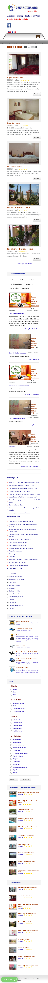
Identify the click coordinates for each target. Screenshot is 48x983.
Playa (14, 695)
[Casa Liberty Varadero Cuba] (13, 855)
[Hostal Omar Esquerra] (24, 109)
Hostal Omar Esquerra (14, 123)
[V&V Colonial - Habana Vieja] (13, 838)
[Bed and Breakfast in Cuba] (9, 32)
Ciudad (15, 689)
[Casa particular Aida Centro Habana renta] (13, 872)
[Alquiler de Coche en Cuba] (12, 629)
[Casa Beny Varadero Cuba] (13, 820)
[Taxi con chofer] (12, 637)
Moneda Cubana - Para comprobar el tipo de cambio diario (22, 530)
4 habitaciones (17, 728)
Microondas (16, 764)
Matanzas (23, 280)
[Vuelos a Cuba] (12, 646)
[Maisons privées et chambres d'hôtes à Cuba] (14, 32)
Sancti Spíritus (14, 288)
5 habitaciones (17, 731)
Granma (11, 608)
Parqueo (15, 759)
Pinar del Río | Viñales (15, 576)
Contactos (12, 557)
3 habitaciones (17, 725)
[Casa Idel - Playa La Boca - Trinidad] (24, 194)
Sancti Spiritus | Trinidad (16, 579)
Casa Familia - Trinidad (14, 166)
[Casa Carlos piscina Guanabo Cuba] (13, 794)
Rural (14, 692)
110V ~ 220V (17, 750)
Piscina (15, 772)
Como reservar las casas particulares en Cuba (23, 488)
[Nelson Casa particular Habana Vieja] (20, 341)
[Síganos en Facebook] (9, 25)
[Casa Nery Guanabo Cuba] (13, 812)
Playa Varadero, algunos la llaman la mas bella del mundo (24, 501)
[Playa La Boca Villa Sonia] (24, 64)
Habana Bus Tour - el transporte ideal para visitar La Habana (25, 535)
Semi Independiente (19, 709)
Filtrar (14, 779)
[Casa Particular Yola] (13, 846)
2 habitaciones (17, 723)
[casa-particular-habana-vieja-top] (13, 889)
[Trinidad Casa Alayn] (13, 950)
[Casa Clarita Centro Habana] (20, 437)
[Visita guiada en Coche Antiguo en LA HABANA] (12, 660)
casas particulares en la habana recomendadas (23, 559)
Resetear (25, 779)
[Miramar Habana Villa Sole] (13, 924)
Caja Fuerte (16, 770)
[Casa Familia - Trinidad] (24, 153)
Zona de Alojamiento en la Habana (19, 491)
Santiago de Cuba (16, 284)
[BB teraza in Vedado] (13, 941)
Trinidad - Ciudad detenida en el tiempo (21, 548)
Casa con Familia (18, 703)
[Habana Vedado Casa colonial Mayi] (13, 933)
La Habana (13, 280)
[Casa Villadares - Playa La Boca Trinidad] (24, 235)
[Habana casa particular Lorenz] (13, 915)
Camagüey (12, 602)
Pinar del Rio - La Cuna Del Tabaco (19, 539)
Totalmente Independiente (21, 706)
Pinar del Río (29, 284)
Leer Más (36, 94)
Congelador (16, 761)
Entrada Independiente (20, 767)
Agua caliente (17, 742)
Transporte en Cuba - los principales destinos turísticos (23, 525)
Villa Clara (12, 588)
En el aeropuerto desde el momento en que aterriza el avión (24, 509)
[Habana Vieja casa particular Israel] (13, 967)
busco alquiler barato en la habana (19, 513)
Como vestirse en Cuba (16, 505)
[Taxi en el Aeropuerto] (12, 622)
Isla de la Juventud (14, 594)
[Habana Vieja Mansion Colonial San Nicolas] (20, 300)
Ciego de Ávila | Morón (16, 605)
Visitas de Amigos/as (19, 748)
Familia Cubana (18, 756)
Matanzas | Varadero (15, 585)
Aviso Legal (12, 554)
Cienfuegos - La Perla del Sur (18, 542)
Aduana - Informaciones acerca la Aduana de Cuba (24, 494)
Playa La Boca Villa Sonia (15, 77)
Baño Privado (17, 739)
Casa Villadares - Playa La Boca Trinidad (20, 249)
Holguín (31, 280)
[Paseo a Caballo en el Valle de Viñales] (12, 653)
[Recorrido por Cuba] (12, 669)
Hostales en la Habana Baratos (18, 565)
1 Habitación (17, 720)
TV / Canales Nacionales (20, 753)
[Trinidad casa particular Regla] (13, 863)
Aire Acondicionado (19, 745)
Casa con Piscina (18, 711)
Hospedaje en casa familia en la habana (21, 521)
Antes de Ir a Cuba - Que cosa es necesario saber (24, 482)
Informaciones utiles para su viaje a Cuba (21, 485)
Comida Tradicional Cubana (17, 545)
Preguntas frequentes (15, 551)
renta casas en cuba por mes (17, 562)
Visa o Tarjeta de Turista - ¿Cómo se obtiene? (23, 497)
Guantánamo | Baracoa (16, 597)
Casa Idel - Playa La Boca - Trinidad (18, 208)
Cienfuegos (25, 288)
